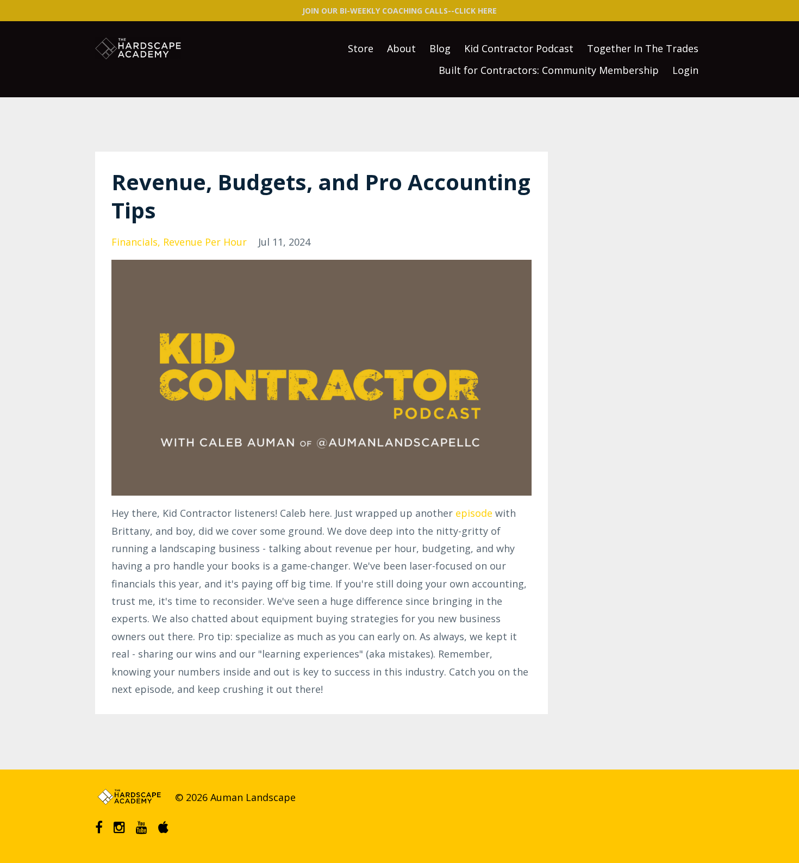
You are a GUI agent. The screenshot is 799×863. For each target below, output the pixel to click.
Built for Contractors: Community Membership (549, 70)
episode (473, 513)
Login (685, 70)
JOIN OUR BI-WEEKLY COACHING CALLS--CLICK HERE (399, 10)
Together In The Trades (642, 48)
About (401, 48)
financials (134, 241)
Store (360, 48)
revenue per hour (205, 241)
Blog (440, 48)
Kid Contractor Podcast (518, 48)
